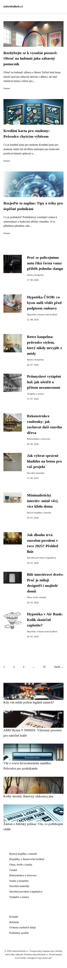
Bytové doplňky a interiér (39, 512)
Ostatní (6, 88)
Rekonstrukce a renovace (38, 439)
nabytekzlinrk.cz (13, 6)
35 (44, 666)
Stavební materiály (35, 473)
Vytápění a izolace (35, 394)
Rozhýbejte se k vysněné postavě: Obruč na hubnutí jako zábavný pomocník (30, 58)
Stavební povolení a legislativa (41, 558)
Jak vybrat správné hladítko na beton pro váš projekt (44, 461)
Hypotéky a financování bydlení (42, 314)
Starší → (59, 666)
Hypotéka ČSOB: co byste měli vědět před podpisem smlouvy (44, 302)
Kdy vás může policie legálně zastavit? (28, 702)
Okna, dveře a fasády (36, 597)
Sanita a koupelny (35, 275)
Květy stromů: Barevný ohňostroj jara (28, 796)
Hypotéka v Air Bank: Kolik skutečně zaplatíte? (45, 619)
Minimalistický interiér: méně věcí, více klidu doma (42, 500)
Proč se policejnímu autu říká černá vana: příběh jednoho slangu (45, 263)
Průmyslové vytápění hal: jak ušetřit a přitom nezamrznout (44, 382)
